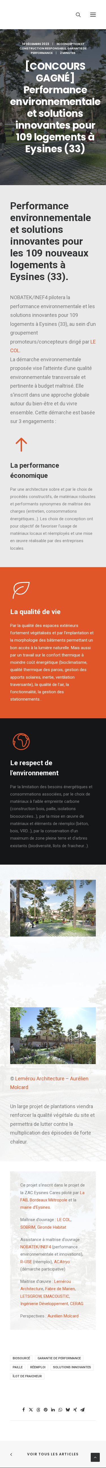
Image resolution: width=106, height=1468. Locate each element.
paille (18, 1367)
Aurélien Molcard (63, 1316)
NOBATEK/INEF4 (35, 1246)
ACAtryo (62, 1261)
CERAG (76, 1303)
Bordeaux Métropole (48, 1200)
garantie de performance (59, 1358)
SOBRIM (27, 1227)
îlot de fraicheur (27, 1376)
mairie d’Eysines (35, 1207)
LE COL (64, 1219)
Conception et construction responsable (52, 46)
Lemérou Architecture (39, 1078)
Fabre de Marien (60, 1288)
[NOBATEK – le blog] (51, 15)
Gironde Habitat (51, 1227)
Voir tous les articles (53, 1454)
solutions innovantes (72, 1367)
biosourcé (21, 1358)
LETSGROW (31, 1296)
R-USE (26, 1261)
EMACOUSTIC (56, 1296)
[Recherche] (76, 14)
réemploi (38, 1367)
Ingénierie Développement (44, 1303)
